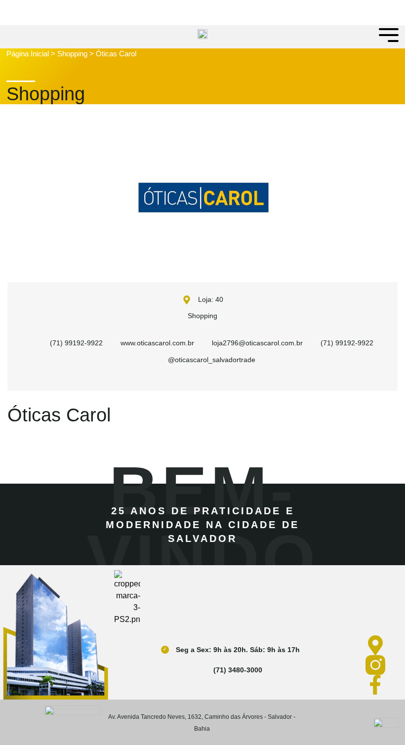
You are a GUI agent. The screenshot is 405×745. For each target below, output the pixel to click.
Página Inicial (27, 53)
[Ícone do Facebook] (377, 685)
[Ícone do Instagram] (377, 665)
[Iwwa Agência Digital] (386, 722)
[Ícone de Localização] (377, 645)
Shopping (72, 53)
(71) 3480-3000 (237, 670)
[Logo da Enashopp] (72, 713)
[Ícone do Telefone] (202, 670)
